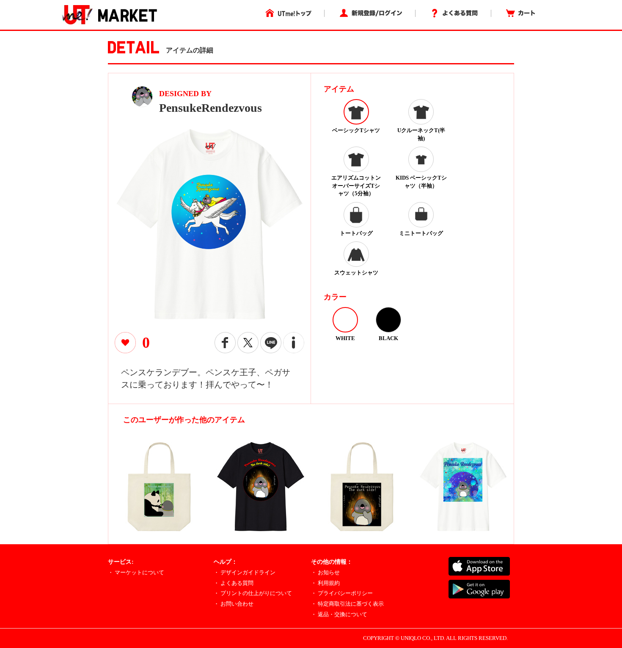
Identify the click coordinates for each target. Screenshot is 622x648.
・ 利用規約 (325, 583)
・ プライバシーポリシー (342, 593)
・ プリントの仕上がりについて (253, 593)
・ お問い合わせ (233, 604)
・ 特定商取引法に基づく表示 (347, 604)
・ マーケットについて (136, 572)
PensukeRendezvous (210, 107)
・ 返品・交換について (339, 614)
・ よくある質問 (233, 583)
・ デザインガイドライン (244, 572)
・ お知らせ (325, 572)
